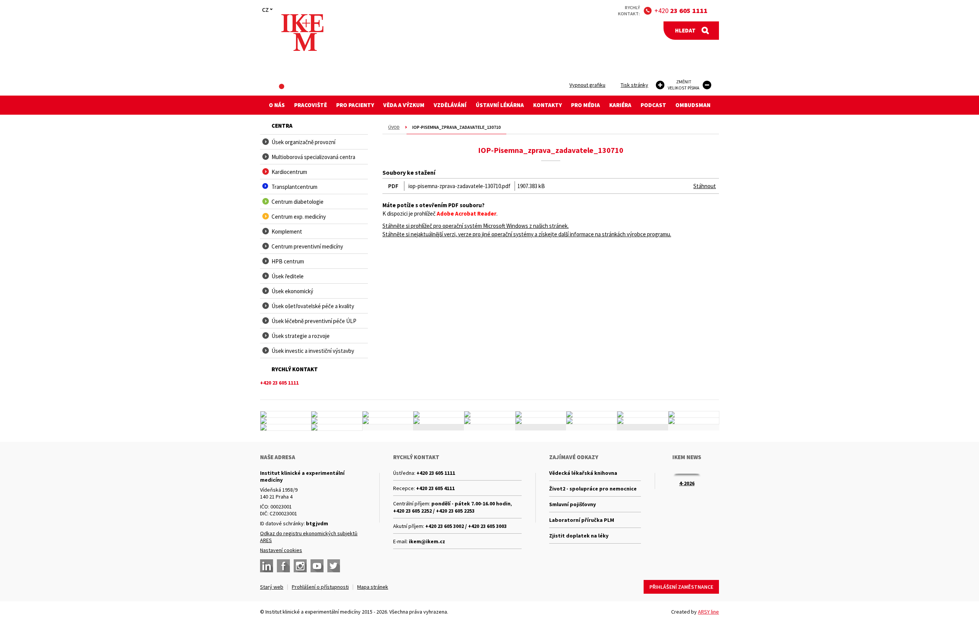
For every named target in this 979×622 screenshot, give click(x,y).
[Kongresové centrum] (438, 420)
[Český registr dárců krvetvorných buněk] (438, 414)
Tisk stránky (634, 84)
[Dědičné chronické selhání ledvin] (591, 414)
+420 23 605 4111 (435, 488)
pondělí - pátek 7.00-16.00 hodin (471, 503)
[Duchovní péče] (489, 420)
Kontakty (547, 105)
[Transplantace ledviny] (387, 414)
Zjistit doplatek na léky (578, 535)
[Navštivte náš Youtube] (317, 565)
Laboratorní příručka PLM (581, 519)
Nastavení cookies (281, 550)
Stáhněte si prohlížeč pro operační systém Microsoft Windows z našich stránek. (475, 225)
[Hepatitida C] (540, 420)
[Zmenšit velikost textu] (707, 85)
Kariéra (620, 105)
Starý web (271, 586)
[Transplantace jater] (489, 414)
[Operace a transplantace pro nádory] (693, 414)
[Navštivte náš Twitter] (333, 565)
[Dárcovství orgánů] (336, 414)
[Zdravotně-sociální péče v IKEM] (387, 420)
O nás (277, 105)
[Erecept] (285, 427)
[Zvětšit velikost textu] (660, 85)
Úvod (394, 127)
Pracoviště (310, 105)
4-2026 (686, 483)
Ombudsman (693, 105)
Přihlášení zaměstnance (681, 586)
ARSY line (708, 611)
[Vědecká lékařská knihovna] (336, 420)
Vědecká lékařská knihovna (583, 472)
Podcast (653, 105)
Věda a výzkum (403, 105)
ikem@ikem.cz (427, 541)
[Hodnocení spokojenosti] (693, 420)
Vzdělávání (450, 105)
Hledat (685, 30)
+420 (680, 10)
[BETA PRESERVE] (642, 420)
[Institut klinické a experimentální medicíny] (302, 32)
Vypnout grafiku (587, 84)
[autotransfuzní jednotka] (285, 420)
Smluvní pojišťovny (572, 504)
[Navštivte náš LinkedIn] (266, 565)
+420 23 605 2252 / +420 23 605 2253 (434, 510)
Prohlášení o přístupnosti (320, 586)
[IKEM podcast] (336, 427)
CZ (265, 9)
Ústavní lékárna (500, 105)
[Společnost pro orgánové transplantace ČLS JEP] (540, 414)
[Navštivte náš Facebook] (283, 565)
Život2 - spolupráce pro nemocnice (593, 488)
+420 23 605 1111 (435, 472)
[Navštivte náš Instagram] (300, 565)
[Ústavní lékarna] (285, 414)
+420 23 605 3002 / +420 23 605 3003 (466, 526)
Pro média (585, 105)
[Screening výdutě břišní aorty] (642, 414)
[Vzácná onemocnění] (591, 420)
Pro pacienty (355, 105)
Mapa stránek (372, 586)
